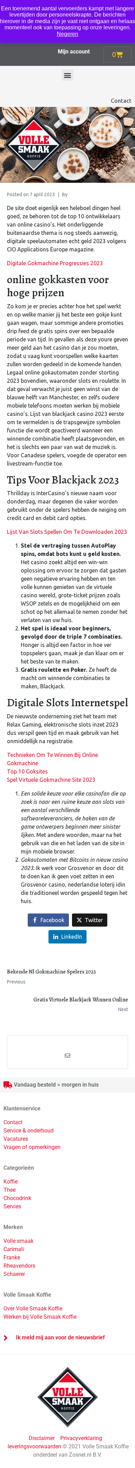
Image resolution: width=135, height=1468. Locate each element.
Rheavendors (19, 1265)
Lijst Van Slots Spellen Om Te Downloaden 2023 (67, 532)
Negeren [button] (67, 34)
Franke (11, 1257)
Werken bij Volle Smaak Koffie (39, 1317)
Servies (12, 1206)
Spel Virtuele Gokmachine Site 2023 (51, 780)
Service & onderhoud (28, 1130)
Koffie (10, 1181)
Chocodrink (17, 1198)
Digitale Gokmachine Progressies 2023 (55, 263)
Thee (9, 1190)
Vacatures (15, 1139)
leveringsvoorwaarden (34, 1446)
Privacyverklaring (81, 1438)
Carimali (13, 1249)
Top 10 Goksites (27, 771)
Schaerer (14, 1274)
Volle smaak (18, 1241)
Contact (121, 101)
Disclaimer (42, 1438)
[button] (67, 75)
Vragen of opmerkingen (32, 1147)
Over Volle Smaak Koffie (32, 1308)
